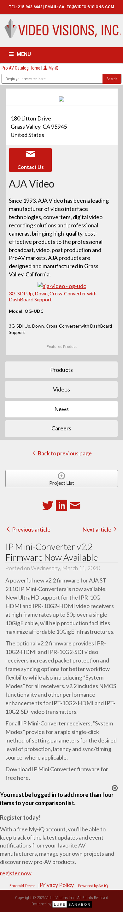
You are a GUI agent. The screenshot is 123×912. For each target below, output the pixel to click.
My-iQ (53, 68)
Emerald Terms (22, 885)
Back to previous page (64, 453)
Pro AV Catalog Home (21, 68)
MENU (24, 54)
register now (16, 873)
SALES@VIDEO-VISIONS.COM (86, 7)
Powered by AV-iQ (93, 885)
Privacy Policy (57, 884)
